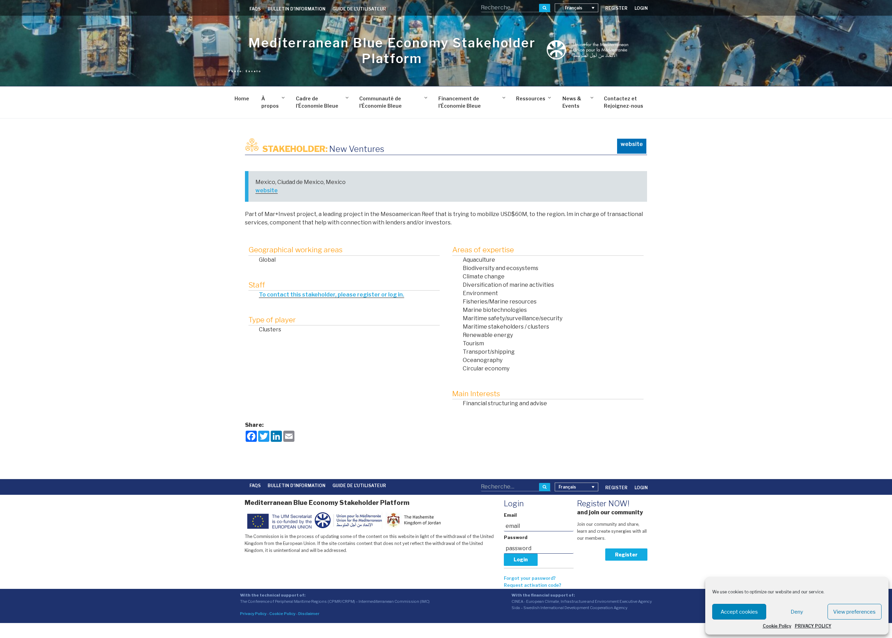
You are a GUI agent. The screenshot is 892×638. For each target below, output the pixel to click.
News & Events (571, 102)
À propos (270, 102)
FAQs (255, 8)
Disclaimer (309, 613)
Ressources (530, 98)
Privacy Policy (253, 613)
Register (626, 555)
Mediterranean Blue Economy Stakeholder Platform (391, 50)
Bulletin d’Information (296, 8)
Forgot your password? (530, 578)
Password (516, 537)
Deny (797, 612)
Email (510, 515)
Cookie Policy (777, 626)
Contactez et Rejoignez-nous (623, 102)
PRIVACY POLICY (813, 626)
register (616, 8)
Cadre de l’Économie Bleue (317, 102)
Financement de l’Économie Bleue (459, 102)
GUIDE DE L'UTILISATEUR (359, 8)
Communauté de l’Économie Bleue (380, 102)
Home (241, 98)
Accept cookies (739, 612)
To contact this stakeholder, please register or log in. (331, 294)
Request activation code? (532, 585)
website (632, 144)
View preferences (854, 612)
